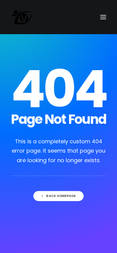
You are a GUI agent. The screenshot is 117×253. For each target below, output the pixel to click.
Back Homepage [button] (61, 196)
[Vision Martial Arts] (22, 17)
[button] (103, 17)
